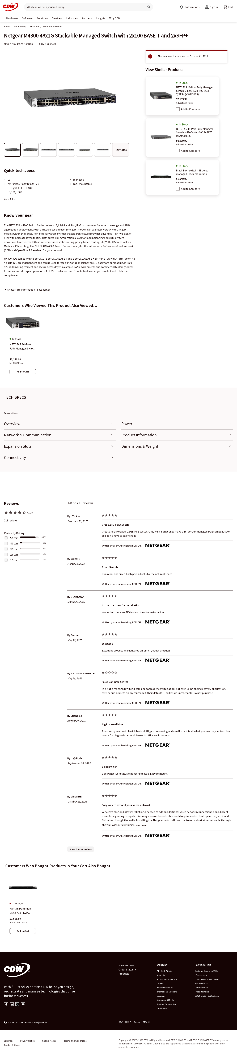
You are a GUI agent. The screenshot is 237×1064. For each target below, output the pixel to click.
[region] (118, 346)
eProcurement (201, 975)
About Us (161, 975)
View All (8, 199)
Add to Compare (190, 109)
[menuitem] (181, 7)
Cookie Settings (12, 1045)
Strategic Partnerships (166, 1004)
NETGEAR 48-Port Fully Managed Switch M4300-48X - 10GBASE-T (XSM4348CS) (195, 132)
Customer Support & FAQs (206, 971)
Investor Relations (165, 987)
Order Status (126, 969)
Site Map (8, 1040)
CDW (120, 1022)
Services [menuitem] (57, 18)
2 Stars (14, 554)
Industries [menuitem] (72, 18)
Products (124, 973)
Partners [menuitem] (87, 18)
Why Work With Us (164, 971)
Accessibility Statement (167, 979)
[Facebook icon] (6, 1005)
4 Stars (14, 543)
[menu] (190, 7)
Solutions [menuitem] (42, 18)
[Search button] (149, 7)
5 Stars (14, 538)
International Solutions (167, 991)
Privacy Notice (27, 1040)
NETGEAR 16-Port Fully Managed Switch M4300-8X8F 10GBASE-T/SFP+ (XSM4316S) (195, 91)
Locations (161, 996)
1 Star (13, 560)
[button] (228, 7)
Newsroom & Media (165, 1000)
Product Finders (202, 991)
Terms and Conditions (75, 1040)
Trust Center (162, 1008)
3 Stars (14, 549)
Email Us (43, 1022)
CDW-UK (146, 1022)
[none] (12, 18)
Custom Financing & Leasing (207, 979)
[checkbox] (178, 109)
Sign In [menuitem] (214, 7)
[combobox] (83, 7)
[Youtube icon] (23, 1005)
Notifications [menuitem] (192, 7)
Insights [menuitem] (100, 18)
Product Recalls (201, 983)
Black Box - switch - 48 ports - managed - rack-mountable (192, 172)
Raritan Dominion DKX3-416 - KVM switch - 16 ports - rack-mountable (20, 911)
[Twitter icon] (17, 1005)
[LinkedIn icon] (12, 1005)
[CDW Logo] (9, 7)
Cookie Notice (49, 1040)
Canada (137, 1022)
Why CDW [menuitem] (114, 18)
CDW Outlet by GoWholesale (207, 996)
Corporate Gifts (201, 987)
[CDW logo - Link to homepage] (9, 7)
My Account (125, 965)
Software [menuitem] (27, 18)
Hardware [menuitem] (12, 18)
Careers (160, 983)
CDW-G (128, 1022)
